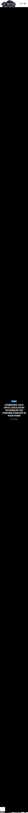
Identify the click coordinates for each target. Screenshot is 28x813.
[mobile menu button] (25, 3)
